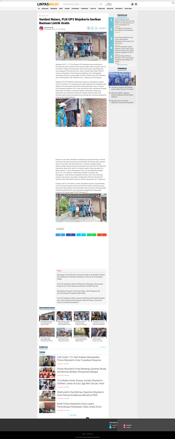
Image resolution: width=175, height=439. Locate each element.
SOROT (61, 8)
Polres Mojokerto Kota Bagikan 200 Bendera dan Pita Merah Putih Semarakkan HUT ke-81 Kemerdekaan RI (124, 22)
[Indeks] (132, 4)
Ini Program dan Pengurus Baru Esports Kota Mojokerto (124, 29)
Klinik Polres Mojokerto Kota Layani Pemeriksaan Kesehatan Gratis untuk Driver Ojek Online (79, 406)
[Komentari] (102, 234)
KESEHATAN (110, 8)
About (83, 434)
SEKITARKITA (118, 8)
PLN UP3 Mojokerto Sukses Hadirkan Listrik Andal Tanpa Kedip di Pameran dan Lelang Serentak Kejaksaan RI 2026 (124, 49)
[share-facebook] (88, 28)
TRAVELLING (101, 8)
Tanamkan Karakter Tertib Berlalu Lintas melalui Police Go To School (122, 88)
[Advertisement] (46, 59)
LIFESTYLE (93, 8)
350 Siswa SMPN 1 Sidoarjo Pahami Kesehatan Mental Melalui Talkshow (122, 95)
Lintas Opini (128, 8)
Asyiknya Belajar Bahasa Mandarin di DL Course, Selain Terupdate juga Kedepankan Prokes (124, 58)
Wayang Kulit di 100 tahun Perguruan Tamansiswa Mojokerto (122, 101)
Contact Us (90, 434)
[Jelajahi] (173, 2)
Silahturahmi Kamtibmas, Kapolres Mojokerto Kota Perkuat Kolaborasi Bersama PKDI (80, 394)
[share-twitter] (92, 28)
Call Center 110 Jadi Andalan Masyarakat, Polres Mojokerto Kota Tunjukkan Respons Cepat (79, 360)
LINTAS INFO (45, 8)
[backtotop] (87, 419)
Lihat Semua (73, 415)
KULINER (67, 8)
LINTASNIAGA (75, 8)
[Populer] (136, 4)
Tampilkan (102, 347)
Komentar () (102, 28)
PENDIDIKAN (53, 8)
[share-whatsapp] (96, 28)
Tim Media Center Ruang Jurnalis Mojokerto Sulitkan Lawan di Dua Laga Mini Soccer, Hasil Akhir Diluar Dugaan (80, 383)
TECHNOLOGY (84, 8)
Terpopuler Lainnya (122, 64)
